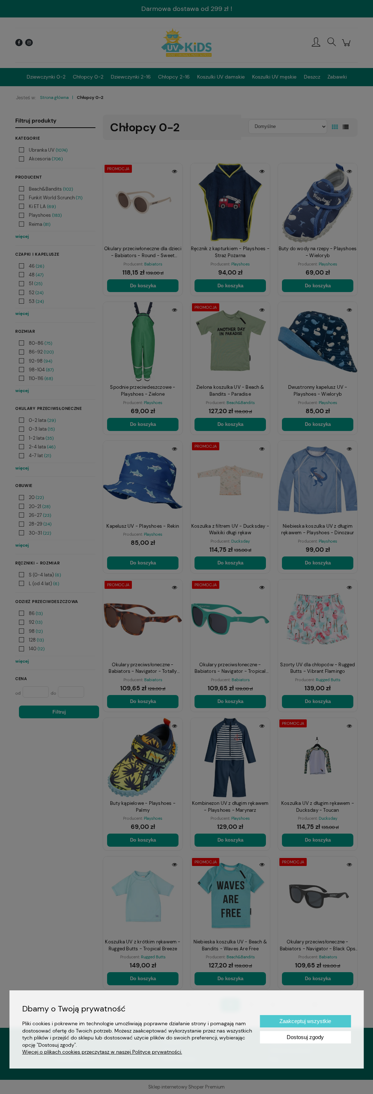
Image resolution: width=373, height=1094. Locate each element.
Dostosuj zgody (305, 1037)
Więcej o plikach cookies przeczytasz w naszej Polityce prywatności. (102, 1052)
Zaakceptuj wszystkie (305, 1021)
